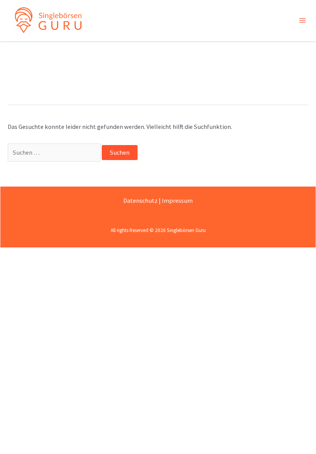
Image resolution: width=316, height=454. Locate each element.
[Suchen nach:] (55, 152)
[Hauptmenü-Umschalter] (302, 20)
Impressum (177, 200)
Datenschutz (140, 200)
